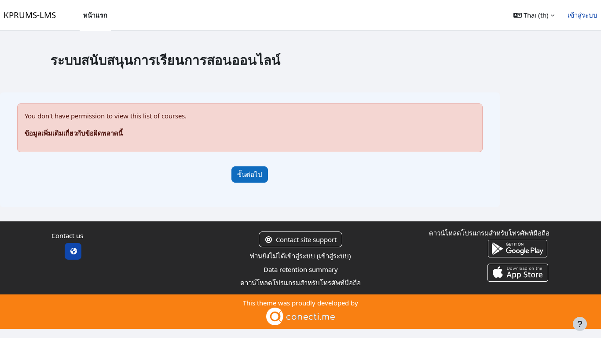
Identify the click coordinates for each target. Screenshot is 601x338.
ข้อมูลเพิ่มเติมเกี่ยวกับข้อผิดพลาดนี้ (74, 133)
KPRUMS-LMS (30, 14)
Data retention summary (301, 269)
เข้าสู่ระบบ (582, 15)
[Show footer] (580, 324)
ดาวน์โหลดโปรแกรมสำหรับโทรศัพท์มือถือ (300, 282)
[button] (534, 15)
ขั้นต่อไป (249, 174)
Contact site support (306, 239)
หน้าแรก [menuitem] (95, 15)
